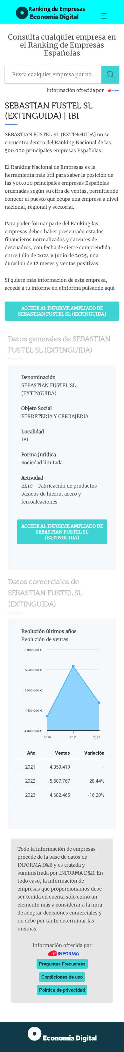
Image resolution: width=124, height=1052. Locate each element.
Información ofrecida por (75, 90)
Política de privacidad (62, 990)
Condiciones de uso (62, 977)
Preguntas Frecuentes (62, 963)
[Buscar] (110, 75)
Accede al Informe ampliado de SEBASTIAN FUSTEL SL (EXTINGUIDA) (62, 311)
